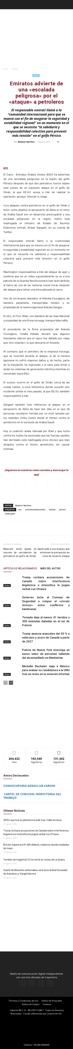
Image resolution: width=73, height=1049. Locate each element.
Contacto (47, 1004)
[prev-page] (5, 683)
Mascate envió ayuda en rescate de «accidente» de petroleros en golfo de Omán (19, 552)
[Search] (68, 4)
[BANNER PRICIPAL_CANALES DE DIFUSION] (36, 15)
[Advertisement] (36, 42)
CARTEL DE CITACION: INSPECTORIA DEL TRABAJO (32, 796)
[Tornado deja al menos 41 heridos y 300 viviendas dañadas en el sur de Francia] (11, 621)
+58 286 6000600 (41, 1044)
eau (20, 509)
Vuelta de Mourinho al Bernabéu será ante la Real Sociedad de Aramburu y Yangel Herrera (35, 872)
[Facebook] (22, 983)
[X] (41, 983)
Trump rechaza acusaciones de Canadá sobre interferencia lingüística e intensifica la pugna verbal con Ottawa (35, 832)
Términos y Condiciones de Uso (23, 1000)
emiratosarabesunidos (35, 509)
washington (10, 513)
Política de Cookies (31, 1004)
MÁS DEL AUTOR (50, 568)
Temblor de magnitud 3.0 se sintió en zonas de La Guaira (34, 859)
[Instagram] (32, 983)
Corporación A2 (54, 1013)
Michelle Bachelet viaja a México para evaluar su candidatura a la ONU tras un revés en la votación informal (46, 670)
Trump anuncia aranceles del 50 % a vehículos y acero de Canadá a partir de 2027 (46, 637)
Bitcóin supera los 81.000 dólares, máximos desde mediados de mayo (36, 846)
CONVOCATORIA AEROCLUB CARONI (29, 786)
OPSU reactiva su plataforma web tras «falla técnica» (32, 820)
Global (15, 69)
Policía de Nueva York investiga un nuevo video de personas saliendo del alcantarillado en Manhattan (46, 653)
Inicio (5, 69)
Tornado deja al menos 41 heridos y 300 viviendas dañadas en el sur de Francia (46, 621)
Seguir (36, 751)
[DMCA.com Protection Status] (36, 1040)
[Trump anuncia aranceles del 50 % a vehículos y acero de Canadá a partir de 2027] (11, 637)
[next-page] (11, 683)
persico (62, 509)
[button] (5, 4)
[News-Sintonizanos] (28, 740)
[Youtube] (50, 983)
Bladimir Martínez (26, 142)
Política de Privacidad (52, 1000)
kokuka (52, 509)
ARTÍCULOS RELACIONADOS (20, 568)
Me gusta (14, 751)
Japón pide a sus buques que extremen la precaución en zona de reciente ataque (53, 552)
